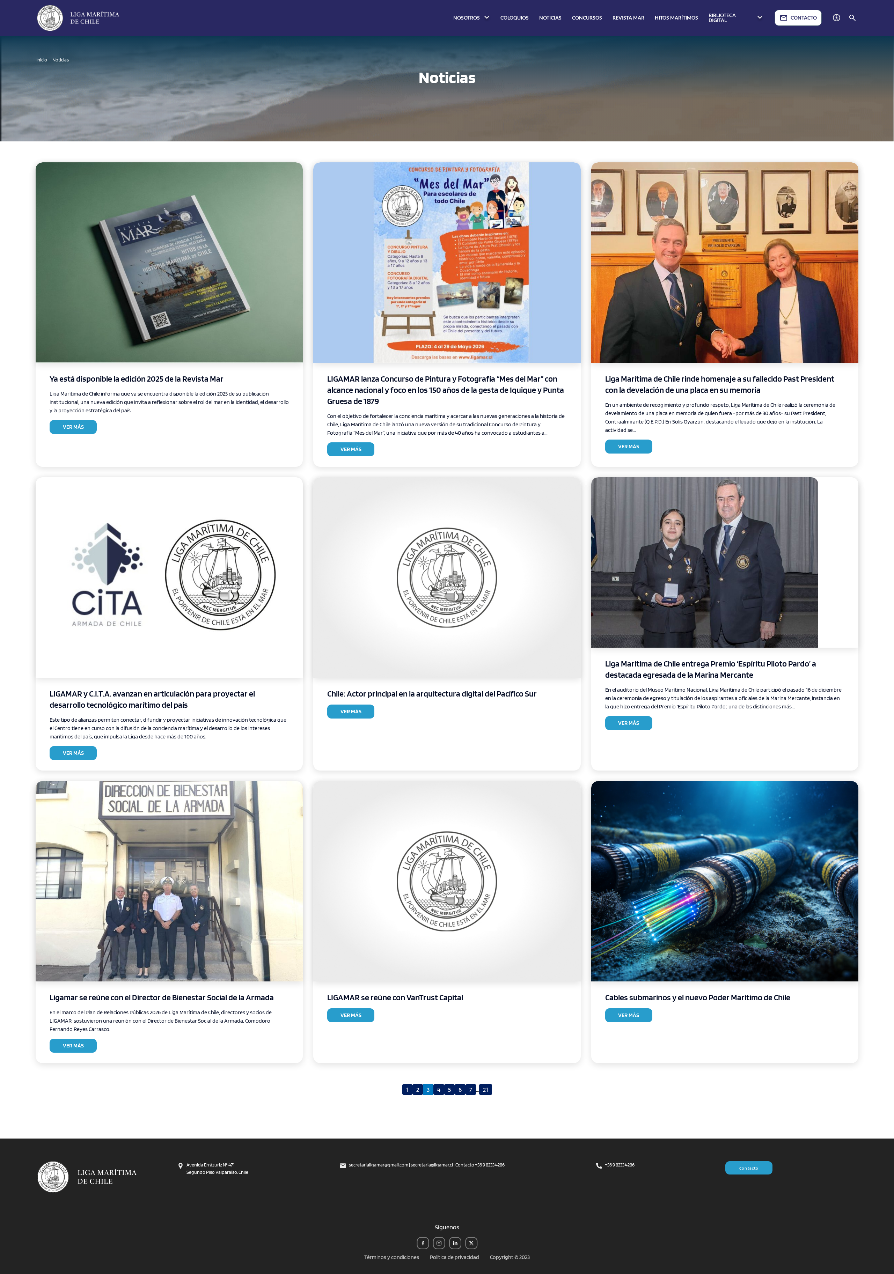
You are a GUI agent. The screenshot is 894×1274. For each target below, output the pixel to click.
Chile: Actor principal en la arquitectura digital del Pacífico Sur (432, 693)
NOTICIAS (550, 18)
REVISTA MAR (628, 18)
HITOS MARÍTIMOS (676, 18)
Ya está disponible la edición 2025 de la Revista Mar (137, 379)
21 (485, 1089)
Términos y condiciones (391, 1257)
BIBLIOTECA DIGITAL (722, 17)
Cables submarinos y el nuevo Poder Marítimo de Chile (697, 997)
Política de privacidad (454, 1257)
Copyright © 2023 (510, 1257)
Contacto (749, 1168)
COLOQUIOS (514, 18)
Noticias (60, 59)
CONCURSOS (587, 18)
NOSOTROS (467, 18)
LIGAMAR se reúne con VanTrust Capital (395, 997)
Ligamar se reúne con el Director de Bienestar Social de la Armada (162, 997)
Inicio (41, 59)
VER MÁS (73, 427)
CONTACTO (804, 18)
